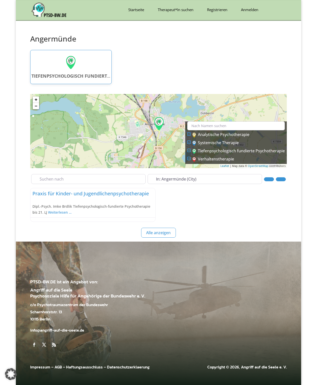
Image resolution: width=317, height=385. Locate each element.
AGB (58, 367)
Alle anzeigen (158, 232)
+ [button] (36, 99)
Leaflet (224, 166)
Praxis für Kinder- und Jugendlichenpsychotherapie (90, 193)
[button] (11, 374)
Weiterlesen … (60, 212)
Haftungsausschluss (84, 367)
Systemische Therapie (218, 142)
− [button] (36, 106)
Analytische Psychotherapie (223, 134)
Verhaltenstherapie (216, 159)
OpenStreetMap (258, 166)
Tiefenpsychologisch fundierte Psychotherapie (241, 151)
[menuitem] (136, 9)
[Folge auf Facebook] (34, 345)
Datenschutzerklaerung (128, 367)
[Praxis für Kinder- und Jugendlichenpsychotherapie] (159, 123)
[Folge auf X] (44, 345)
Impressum (40, 367)
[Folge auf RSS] (54, 345)
